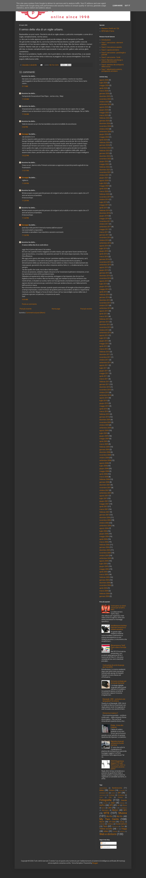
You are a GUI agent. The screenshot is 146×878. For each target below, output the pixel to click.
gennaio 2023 (104, 153)
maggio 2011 (104, 373)
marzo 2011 (103, 379)
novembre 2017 (105, 221)
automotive (103, 788)
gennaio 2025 (104, 121)
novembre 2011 (105, 357)
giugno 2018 (103, 216)
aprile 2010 (103, 409)
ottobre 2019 (104, 199)
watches (122, 831)
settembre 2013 (105, 308)
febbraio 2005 (104, 577)
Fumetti (105, 803)
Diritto (113, 793)
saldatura (110, 824)
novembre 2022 (105, 159)
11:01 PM (25, 171)
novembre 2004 (105, 585)
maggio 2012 (104, 344)
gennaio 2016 (104, 259)
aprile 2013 (103, 314)
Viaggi (124, 829)
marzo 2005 (103, 574)
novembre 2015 (105, 262)
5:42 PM (25, 127)
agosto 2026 (103, 80)
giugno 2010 (103, 403)
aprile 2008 (103, 474)
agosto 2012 (103, 335)
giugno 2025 (103, 110)
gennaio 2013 (104, 322)
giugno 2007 (103, 501)
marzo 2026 (103, 91)
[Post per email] (41, 65)
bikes (101, 790)
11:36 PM (25, 235)
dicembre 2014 (104, 276)
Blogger (95, 863)
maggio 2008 (104, 471)
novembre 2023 (105, 148)
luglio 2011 (103, 368)
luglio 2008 (103, 466)
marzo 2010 (103, 411)
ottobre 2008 (104, 458)
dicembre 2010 (104, 387)
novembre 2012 (105, 327)
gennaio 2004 (104, 596)
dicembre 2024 (104, 123)
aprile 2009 (103, 441)
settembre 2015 (105, 265)
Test (122, 826)
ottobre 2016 (104, 240)
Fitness (120, 797)
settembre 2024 (105, 131)
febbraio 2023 (104, 151)
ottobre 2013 (104, 305)
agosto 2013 (103, 311)
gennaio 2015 (104, 273)
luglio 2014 (103, 284)
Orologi (122, 822)
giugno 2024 (103, 134)
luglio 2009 (103, 433)
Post (104, 843)
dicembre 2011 (104, 354)
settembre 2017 (105, 227)
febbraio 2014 (104, 295)
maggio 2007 (104, 504)
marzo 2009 (103, 444)
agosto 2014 (103, 281)
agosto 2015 (103, 267)
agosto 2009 (103, 430)
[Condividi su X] (66, 65)
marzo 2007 (103, 509)
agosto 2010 (103, 398)
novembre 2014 (105, 278)
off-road (112, 822)
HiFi (118, 805)
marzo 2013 (103, 316)
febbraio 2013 (104, 319)
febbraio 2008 (104, 479)
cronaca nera (103, 793)
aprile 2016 (103, 254)
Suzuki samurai (121, 824)
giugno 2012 (103, 341)
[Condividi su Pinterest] (70, 65)
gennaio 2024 (104, 145)
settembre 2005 (105, 558)
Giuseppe (25, 134)
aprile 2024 (103, 140)
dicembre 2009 (104, 420)
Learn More (118, 6)
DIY (119, 793)
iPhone (124, 805)
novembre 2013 (105, 303)
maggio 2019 (104, 205)
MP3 (125, 810)
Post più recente (25, 309)
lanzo (103, 808)
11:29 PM (25, 201)
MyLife (101, 822)
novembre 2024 (105, 126)
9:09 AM (25, 299)
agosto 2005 (103, 561)
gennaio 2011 (104, 384)
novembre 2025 (105, 99)
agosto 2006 (103, 528)
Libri (109, 808)
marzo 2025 (103, 115)
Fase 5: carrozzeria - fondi (111, 57)
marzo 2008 (103, 477)
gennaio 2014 (104, 297)
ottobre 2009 (104, 425)
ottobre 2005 (104, 555)
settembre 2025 (105, 104)
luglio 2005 (103, 564)
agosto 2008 (103, 463)
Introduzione (106, 40)
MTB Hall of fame (108, 31)
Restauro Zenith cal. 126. (110, 28)
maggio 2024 (104, 137)
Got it (127, 6)
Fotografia (105, 800)
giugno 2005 (103, 566)
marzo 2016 (103, 256)
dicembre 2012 (104, 324)
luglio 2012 (103, 338)
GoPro (102, 805)
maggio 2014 (104, 289)
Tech (105, 826)
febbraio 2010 (104, 414)
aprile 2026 (103, 88)
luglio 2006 (103, 531)
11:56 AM (25, 114)
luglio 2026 (103, 83)
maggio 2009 (104, 439)
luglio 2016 (103, 248)
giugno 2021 (103, 178)
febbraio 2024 (104, 142)
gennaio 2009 (104, 449)
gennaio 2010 (104, 417)
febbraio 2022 (104, 167)
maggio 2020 (104, 186)
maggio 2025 (104, 113)
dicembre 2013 (104, 300)
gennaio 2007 (104, 515)
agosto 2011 (103, 365)
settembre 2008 (105, 460)
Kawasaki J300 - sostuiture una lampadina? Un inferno (114, 700)
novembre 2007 (105, 488)
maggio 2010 (104, 406)
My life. (120, 816)
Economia (121, 795)
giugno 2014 (103, 286)
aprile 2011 (103, 376)
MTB (106, 812)
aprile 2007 (103, 506)
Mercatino (105, 810)
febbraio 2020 (104, 194)
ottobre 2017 (104, 224)
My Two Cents (54, 65)
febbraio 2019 (104, 210)
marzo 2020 (103, 191)
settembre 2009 (105, 428)
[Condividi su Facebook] (68, 65)
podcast (102, 824)
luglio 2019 (103, 202)
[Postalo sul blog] (64, 65)
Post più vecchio (86, 309)
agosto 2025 (103, 107)
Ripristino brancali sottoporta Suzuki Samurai (117, 743)
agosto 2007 (103, 496)
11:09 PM (25, 183)
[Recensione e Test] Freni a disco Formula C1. (118, 647)
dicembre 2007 (104, 485)
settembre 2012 (105, 333)
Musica (123, 812)
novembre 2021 (105, 172)
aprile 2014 (103, 292)
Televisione (115, 826)
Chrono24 (122, 790)
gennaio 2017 (104, 235)
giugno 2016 (103, 251)
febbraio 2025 (104, 118)
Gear (113, 803)
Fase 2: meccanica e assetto (112, 47)
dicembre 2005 (104, 550)
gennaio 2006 (104, 547)
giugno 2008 (103, 468)
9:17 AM (25, 86)
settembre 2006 (105, 526)
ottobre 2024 (104, 129)
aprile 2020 (103, 189)
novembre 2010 (105, 390)
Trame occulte (105, 829)
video (105, 831)
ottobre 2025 (104, 102)
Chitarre (112, 790)
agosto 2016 (103, 246)
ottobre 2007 (104, 490)
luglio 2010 (103, 400)
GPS (111, 805)
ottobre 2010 (104, 392)
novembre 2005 (105, 553)
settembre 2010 (105, 395)
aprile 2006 (103, 539)
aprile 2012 (103, 346)
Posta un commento (29, 304)
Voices (115, 831)
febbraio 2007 (104, 512)
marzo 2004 (103, 591)
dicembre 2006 (104, 517)
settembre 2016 (105, 243)
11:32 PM (25, 218)
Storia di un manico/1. (110, 713)
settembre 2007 (105, 493)
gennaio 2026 (104, 93)
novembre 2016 (105, 237)
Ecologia (112, 795)
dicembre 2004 (104, 583)
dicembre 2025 (104, 96)
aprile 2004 (103, 588)
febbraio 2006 (104, 545)
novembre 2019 (105, 197)
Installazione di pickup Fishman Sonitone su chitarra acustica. (119, 627)
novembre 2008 (105, 455)
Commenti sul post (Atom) (35, 313)
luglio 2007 (103, 498)
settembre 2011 (105, 362)
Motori (115, 810)
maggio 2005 (104, 569)
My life (109, 816)
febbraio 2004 (104, 593)
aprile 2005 (103, 572)
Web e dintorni (107, 834)
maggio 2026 (104, 85)
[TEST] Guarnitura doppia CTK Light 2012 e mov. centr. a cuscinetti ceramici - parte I (118, 765)
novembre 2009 (105, 422)
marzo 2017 (103, 232)
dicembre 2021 (104, 170)
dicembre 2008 (104, 452)
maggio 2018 (104, 218)
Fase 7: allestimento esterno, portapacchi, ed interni (112, 70)
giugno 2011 (103, 371)
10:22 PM (25, 155)
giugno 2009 (103, 436)
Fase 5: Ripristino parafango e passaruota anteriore (112, 61)
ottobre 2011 (104, 360)
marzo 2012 (103, 349)
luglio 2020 (103, 183)
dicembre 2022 (104, 156)
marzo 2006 (103, 542)
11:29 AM (25, 99)
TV (118, 829)
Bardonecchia (117, 788)
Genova (122, 803)
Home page (56, 309)
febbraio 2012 (104, 352)
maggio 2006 (104, 536)
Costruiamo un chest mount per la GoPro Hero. (118, 608)
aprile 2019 (103, 208)
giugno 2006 (103, 534)
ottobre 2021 (104, 175)
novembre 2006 (105, 520)
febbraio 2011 (104, 382)
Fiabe (101, 797)
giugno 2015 (103, 270)
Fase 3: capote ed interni (110, 50)
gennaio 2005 (104, 580)
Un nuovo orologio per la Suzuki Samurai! (118, 682)
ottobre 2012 (104, 330)
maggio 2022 (104, 164)
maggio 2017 (104, 229)
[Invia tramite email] (61, 65)
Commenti (106, 847)
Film (110, 797)
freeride (124, 800)
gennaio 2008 (104, 482)
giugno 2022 (103, 161)
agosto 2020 (103, 180)
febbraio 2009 (104, 447)
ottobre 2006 (104, 523)
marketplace (123, 808)
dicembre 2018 (104, 213)
